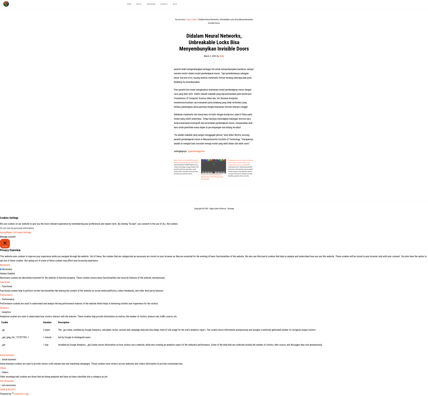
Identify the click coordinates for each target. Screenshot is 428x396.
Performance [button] (6, 295)
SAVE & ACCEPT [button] (8, 389)
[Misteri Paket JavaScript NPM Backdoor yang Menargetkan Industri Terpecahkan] (187, 167)
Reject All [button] (11, 232)
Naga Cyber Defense (6, 4)
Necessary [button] (5, 265)
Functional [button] (5, 282)
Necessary (7, 269)
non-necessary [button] (7, 381)
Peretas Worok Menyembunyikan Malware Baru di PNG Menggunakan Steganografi (212, 177)
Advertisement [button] (7, 355)
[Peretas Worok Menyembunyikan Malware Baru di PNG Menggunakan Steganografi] (213, 166)
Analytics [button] (4, 307)
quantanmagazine (196, 151)
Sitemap (230, 208)
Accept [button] (3, 232)
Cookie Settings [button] (23, 232)
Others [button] (3, 368)
